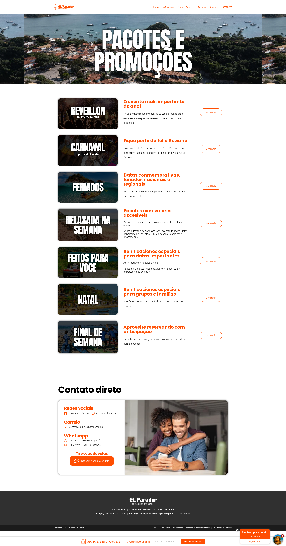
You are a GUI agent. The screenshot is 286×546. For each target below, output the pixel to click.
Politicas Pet (159, 527)
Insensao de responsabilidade (198, 527)
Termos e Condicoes (174, 527)
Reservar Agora (193, 541)
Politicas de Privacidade (222, 527)
